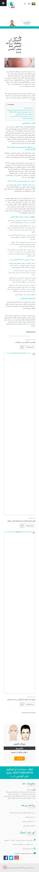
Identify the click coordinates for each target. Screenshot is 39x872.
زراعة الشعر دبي (28, 868)
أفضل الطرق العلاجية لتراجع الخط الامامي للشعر (21, 521)
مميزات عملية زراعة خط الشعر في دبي (22, 116)
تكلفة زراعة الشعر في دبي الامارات (25, 342)
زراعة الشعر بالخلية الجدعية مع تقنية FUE (22, 813)
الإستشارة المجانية (28, 118)
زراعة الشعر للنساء (28, 821)
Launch (19, 758)
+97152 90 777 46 (27, 849)
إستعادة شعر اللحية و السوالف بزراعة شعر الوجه (21, 699)
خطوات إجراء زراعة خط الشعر (25, 114)
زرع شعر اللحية (29, 817)
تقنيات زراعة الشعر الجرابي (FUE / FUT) (21, 112)
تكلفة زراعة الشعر (28, 826)
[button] (7, 104)
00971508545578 (23, 772)
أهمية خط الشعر (28, 108)
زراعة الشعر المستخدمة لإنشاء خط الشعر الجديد (20, 110)
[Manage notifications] (4, 867)
